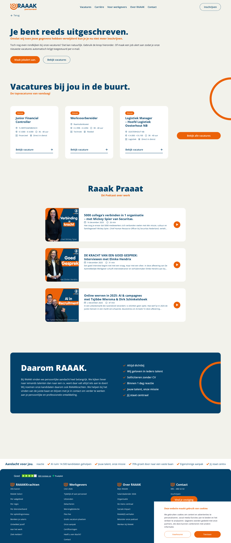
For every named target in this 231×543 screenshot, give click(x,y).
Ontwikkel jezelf (17, 524)
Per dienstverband (18, 509)
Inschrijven (176, 494)
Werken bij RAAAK (125, 524)
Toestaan (207, 534)
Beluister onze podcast (127, 519)
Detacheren (69, 504)
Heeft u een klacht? (72, 534)
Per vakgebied (16, 499)
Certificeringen (70, 529)
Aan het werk (16, 529)
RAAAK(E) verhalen (125, 514)
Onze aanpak (70, 524)
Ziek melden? (16, 534)
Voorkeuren (177, 534)
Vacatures (85, 7)
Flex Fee (67, 514)
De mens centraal (125, 504)
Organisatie (122, 499)
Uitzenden (68, 499)
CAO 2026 (68, 489)
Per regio (14, 504)
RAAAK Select (16, 494)
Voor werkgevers (117, 7)
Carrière (99, 7)
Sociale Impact (123, 509)
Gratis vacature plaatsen (75, 519)
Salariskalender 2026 (126, 494)
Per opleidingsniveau (19, 514)
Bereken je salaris (18, 519)
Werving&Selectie (72, 509)
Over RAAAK (137, 7)
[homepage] (23, 7)
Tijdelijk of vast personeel (75, 494)
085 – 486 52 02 (177, 489)
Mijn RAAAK (122, 489)
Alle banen (15, 489)
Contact (152, 7)
